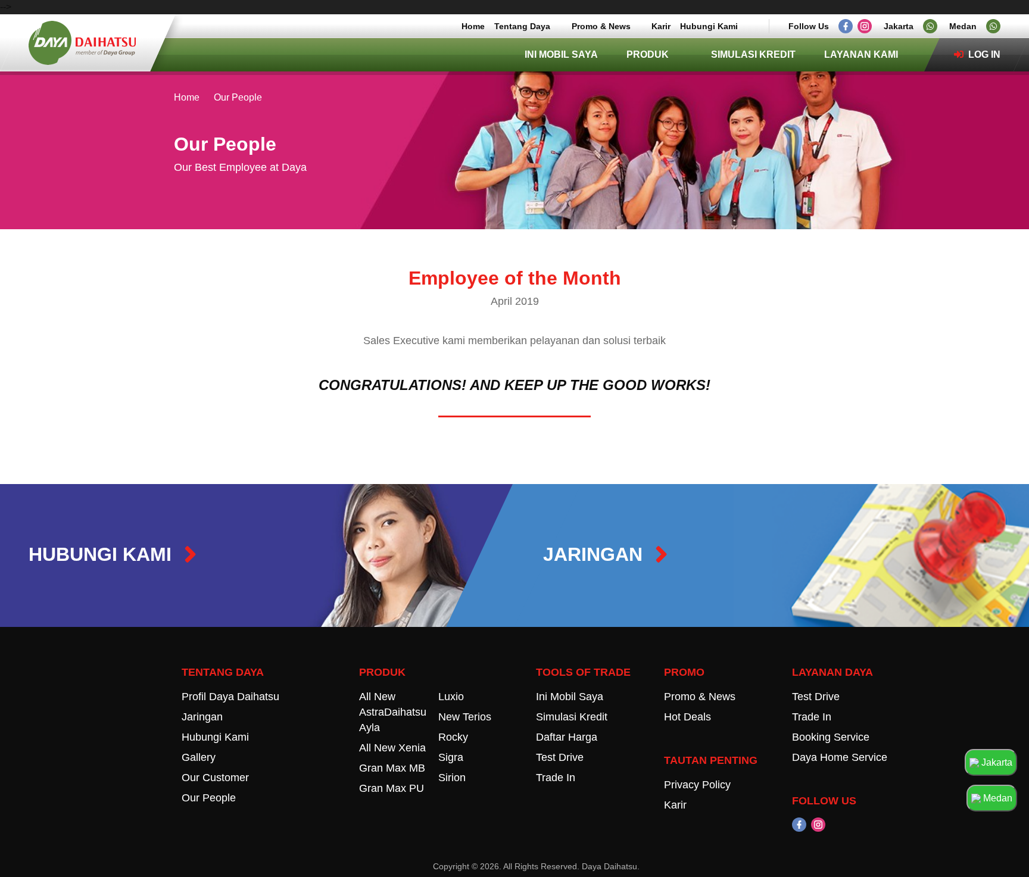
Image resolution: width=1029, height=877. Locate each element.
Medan (996, 798)
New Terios (464, 717)
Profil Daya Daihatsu (230, 697)
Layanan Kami (861, 54)
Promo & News (601, 26)
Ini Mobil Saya (561, 54)
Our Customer (215, 778)
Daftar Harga (566, 737)
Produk (647, 54)
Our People (209, 798)
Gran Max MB (392, 768)
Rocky (453, 737)
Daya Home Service (839, 757)
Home (473, 26)
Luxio (451, 697)
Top (994, 845)
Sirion (452, 778)
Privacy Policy (697, 785)
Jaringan (202, 717)
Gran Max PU (391, 788)
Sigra (450, 757)
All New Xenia (392, 748)
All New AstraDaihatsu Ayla (392, 712)
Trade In (555, 778)
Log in (983, 54)
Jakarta (995, 762)
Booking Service (830, 737)
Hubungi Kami (709, 26)
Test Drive (560, 757)
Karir (661, 26)
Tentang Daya (522, 26)
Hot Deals (687, 717)
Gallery (199, 757)
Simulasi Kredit (753, 54)
